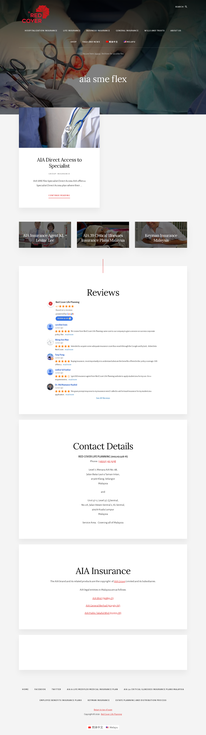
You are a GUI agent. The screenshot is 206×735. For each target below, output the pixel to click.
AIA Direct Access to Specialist (59, 163)
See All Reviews (103, 398)
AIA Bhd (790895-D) (103, 598)
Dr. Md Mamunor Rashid (66, 385)
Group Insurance (59, 174)
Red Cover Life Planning (67, 302)
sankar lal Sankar (63, 370)
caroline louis (61, 325)
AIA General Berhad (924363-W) (103, 605)
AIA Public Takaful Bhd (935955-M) (103, 613)
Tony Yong (59, 355)
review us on (62, 318)
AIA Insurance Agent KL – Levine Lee (45, 238)
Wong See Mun (62, 340)
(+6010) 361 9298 (107, 461)
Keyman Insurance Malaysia (161, 238)
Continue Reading (59, 196)
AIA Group (119, 581)
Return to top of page (103, 710)
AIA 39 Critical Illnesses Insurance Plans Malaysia (103, 238)
